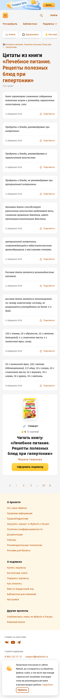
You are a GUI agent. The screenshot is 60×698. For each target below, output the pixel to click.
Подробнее (47, 685)
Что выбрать (10, 24)
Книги (12, 34)
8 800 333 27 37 (13, 656)
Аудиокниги (32, 34)
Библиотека (30, 24)
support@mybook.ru (36, 656)
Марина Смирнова (30, 459)
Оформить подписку (30, 466)
